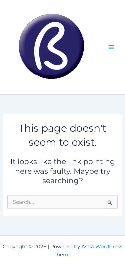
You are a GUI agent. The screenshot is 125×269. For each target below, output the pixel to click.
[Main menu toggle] (111, 47)
